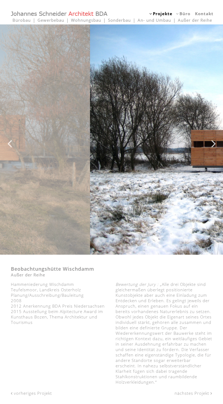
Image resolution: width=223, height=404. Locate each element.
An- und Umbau (154, 20)
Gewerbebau (51, 20)
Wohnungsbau (86, 20)
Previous (9, 139)
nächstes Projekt (192, 393)
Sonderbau (119, 20)
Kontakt (204, 13)
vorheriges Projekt (32, 393)
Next (213, 139)
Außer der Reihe (195, 20)
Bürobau (22, 20)
